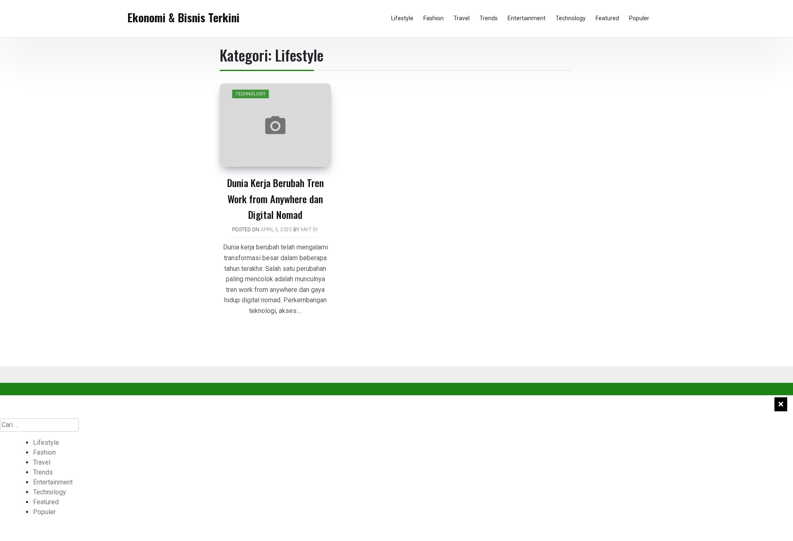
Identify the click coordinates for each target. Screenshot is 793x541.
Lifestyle (402, 18)
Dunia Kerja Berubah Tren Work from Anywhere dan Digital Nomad (275, 198)
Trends (489, 18)
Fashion (433, 18)
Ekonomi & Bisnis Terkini (183, 17)
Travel (461, 18)
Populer (639, 18)
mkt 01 (309, 230)
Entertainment (527, 18)
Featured (607, 18)
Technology (571, 18)
